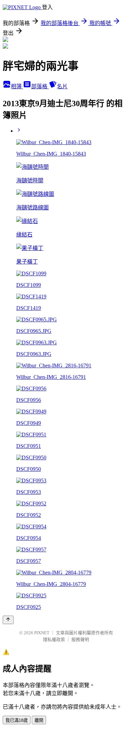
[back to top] (8, 620)
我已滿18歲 (16, 720)
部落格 (40, 86)
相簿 (17, 86)
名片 (62, 86)
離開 (39, 720)
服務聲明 (80, 639)
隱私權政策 (54, 639)
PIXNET (41, 632)
